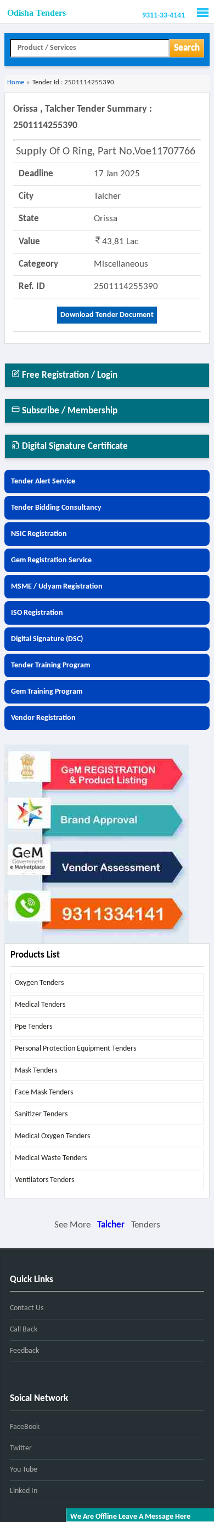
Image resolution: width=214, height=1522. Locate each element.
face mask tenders (44, 1092)
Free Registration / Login (68, 375)
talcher (111, 1225)
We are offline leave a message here (130, 1517)
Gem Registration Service (51, 560)
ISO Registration (37, 613)
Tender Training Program (50, 665)
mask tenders (36, 1070)
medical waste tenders (51, 1158)
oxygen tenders (39, 983)
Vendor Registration (43, 718)
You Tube (23, 1470)
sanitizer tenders (41, 1114)
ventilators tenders (44, 1180)
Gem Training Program (46, 692)
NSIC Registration (39, 534)
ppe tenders (33, 1027)
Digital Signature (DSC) (47, 639)
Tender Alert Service (43, 481)
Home (15, 82)
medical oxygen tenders (52, 1136)
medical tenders (40, 1005)
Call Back (23, 1329)
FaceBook (25, 1427)
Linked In (23, 1491)
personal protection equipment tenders (75, 1049)
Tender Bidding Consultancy (56, 508)
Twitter (21, 1448)
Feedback (24, 1351)
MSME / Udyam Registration (57, 587)
